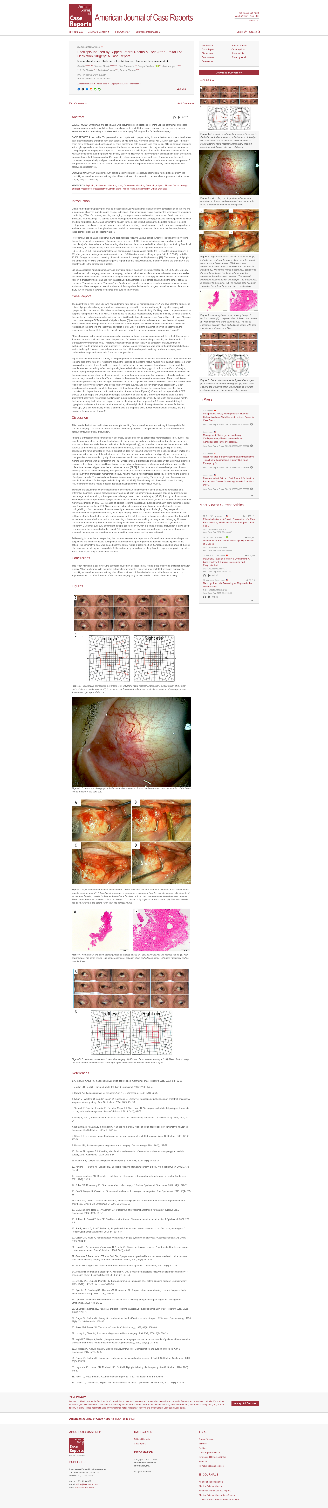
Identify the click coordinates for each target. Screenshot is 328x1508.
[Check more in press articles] (252, 495)
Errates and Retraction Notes (212, 1457)
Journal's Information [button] (147, 31)
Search (253, 31)
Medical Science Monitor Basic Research (218, 1495)
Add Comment (185, 103)
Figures (206, 80)
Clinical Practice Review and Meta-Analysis (219, 1499)
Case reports (140, 1444)
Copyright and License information (125, 84)
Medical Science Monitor (210, 1486)
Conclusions (208, 57)
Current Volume (206, 1439)
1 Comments (79, 103)
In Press (203, 1444)
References (207, 61)
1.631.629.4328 (251, 13)
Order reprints (238, 49)
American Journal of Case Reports (215, 1491)
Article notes (102, 84)
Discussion (207, 53)
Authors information (85, 84)
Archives (203, 1448)
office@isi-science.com (87, 1484)
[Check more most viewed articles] (252, 600)
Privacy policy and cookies (211, 1466)
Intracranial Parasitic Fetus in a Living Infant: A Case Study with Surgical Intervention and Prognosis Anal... (226, 562)
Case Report (208, 49)
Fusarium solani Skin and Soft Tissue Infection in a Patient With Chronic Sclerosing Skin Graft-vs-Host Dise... (228, 481)
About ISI (203, 1461)
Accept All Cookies (245, 1403)
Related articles (239, 45)
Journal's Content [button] (98, 31)
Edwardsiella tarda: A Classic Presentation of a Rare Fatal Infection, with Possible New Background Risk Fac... (229, 522)
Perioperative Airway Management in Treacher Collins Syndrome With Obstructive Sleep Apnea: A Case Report (228, 416)
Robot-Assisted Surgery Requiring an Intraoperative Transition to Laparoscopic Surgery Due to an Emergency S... (228, 459)
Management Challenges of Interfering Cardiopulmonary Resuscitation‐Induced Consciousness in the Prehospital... (222, 438)
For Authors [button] (121, 31)
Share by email (238, 57)
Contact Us (253, 20)
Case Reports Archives (209, 1452)
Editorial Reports (142, 1439)
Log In (240, 31)
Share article (237, 53)
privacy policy (179, 1408)
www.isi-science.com (84, 1487)
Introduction (207, 45)
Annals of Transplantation (211, 1482)
